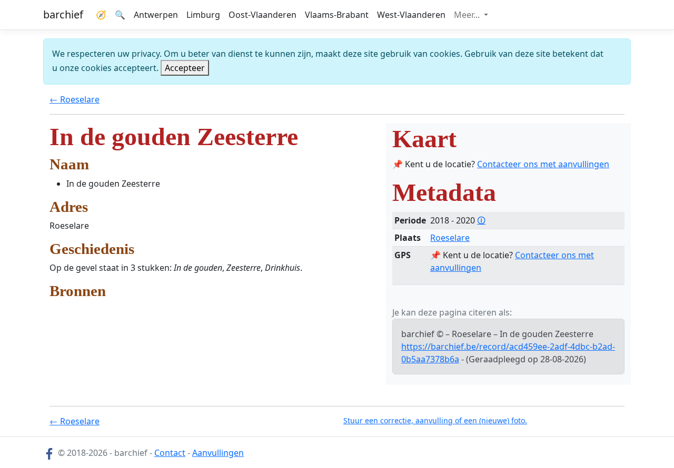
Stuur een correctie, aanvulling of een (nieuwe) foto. (435, 420)
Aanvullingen (218, 453)
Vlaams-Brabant (337, 15)
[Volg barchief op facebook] (49, 453)
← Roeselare (74, 99)
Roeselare (450, 237)
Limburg (203, 15)
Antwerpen (156, 15)
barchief (63, 14)
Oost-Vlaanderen (262, 15)
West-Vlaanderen (411, 15)
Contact (169, 453)
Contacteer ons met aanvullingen (543, 164)
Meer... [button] (468, 15)
